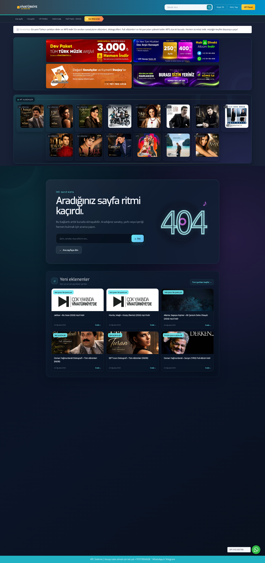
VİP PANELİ (43, 19)
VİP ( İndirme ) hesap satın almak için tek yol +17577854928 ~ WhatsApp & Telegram (132, 559)
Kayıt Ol (220, 7)
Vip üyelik (30, 19)
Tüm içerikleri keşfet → (202, 282)
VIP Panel (248, 7)
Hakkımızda (56, 19)
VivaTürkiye (28, 7)
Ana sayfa (19, 19)
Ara (137, 238)
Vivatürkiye (25, 29)
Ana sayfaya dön (68, 249)
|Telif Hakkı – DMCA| (73, 19)
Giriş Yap (234, 7)
